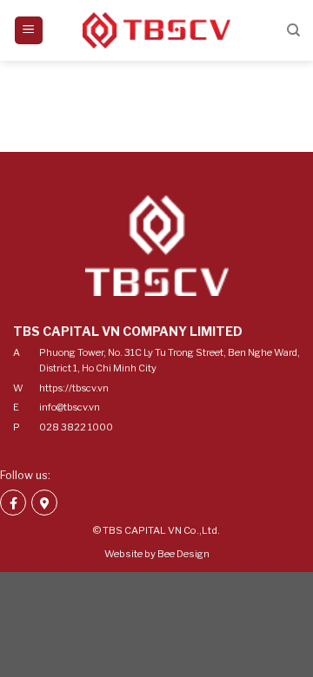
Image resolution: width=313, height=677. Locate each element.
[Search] (293, 30)
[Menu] (29, 30)
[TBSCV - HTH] (156, 30)
